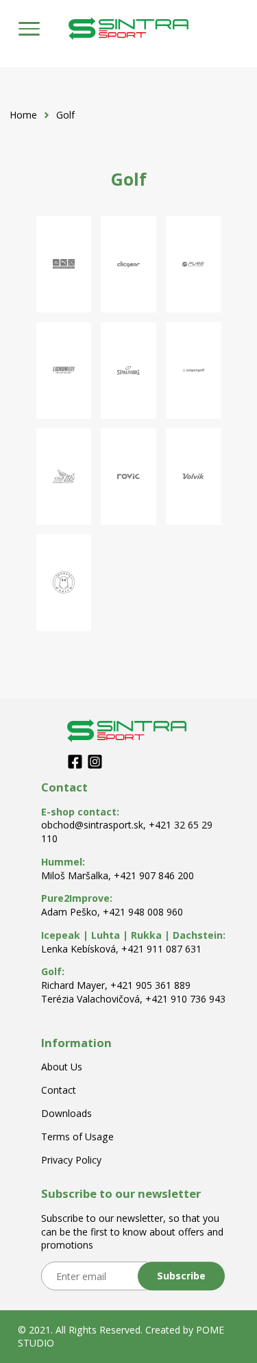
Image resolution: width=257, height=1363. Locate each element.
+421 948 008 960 (143, 911)
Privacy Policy (71, 1159)
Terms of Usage (77, 1136)
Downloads (66, 1113)
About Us (61, 1066)
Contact (58, 1089)
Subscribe (181, 1275)
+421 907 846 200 (154, 875)
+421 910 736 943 (185, 998)
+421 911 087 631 (161, 948)
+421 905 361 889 (150, 985)
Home (23, 114)
